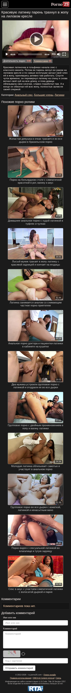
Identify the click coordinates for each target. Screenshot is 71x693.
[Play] (35, 39)
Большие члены (43, 94)
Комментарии (41, 61)
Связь (58, 678)
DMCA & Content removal (43, 678)
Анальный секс (24, 94)
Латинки (59, 94)
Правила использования (20, 678)
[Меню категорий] (4, 4)
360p (54, 54)
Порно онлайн (50, 675)
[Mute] (58, 54)
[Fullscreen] (64, 54)
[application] (35, 39)
